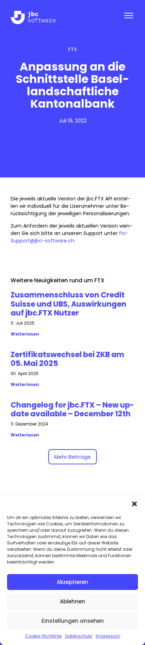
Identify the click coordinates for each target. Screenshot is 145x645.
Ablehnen (72, 601)
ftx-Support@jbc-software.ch (69, 237)
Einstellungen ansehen (73, 621)
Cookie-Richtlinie (43, 636)
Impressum (108, 636)
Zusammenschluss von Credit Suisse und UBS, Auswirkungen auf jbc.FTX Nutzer (68, 304)
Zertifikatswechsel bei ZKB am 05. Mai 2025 (67, 358)
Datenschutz (78, 636)
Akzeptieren (72, 582)
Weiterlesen (25, 334)
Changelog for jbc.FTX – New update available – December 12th (72, 409)
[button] (134, 503)
